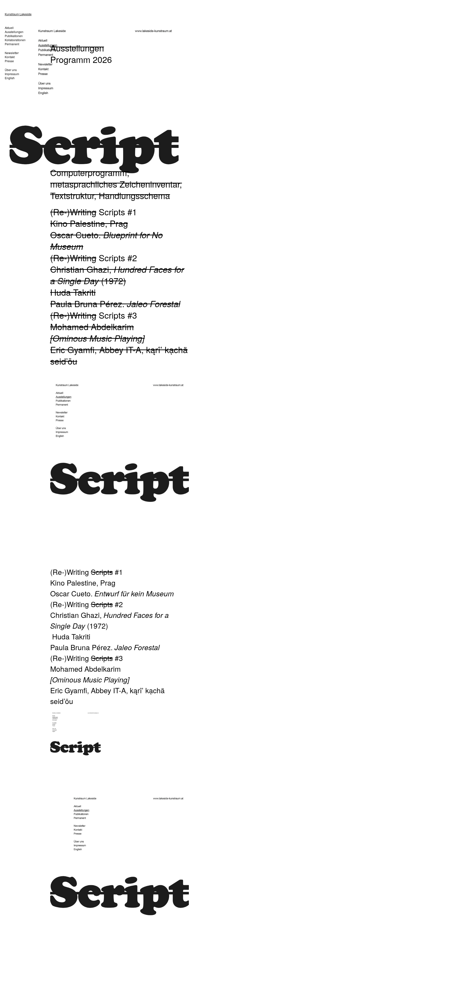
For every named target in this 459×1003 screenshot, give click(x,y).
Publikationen (14, 36)
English (10, 78)
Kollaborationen (15, 40)
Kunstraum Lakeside (18, 14)
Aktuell (9, 28)
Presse (9, 61)
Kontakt (10, 57)
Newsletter (12, 53)
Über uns (11, 70)
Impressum (12, 74)
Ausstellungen (14, 32)
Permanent (12, 44)
